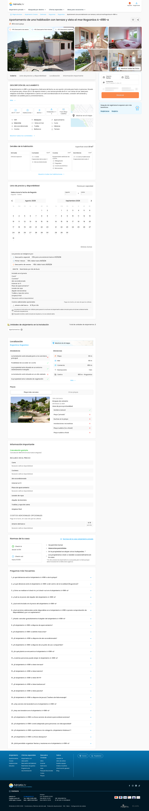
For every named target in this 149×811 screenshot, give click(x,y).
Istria (41, 761)
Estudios (11, 766)
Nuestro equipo (61, 763)
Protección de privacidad (54, 806)
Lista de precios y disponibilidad (32, 76)
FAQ (64, 806)
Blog (57, 771)
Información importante (73, 76)
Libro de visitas (61, 761)
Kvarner (42, 763)
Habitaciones (13, 763)
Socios (84, 756)
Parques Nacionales (46, 771)
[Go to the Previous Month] (12, 201)
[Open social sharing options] (138, 20)
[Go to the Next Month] (90, 201)
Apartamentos (13, 758)
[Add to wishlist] (133, 20)
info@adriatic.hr (29, 796)
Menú (68, 806)
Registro (115, 111)
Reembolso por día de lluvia (30, 269)
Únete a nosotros (61, 766)
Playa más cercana (31, 392)
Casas (11, 761)
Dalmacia (43, 766)
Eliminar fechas (86, 247)
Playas (42, 776)
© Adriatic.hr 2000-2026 (16, 806)
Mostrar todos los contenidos (21, 136)
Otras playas (73, 392)
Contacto (15, 791)
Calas (42, 773)
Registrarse (105, 111)
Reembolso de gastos (28, 766)
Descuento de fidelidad (28, 763)
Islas (41, 768)
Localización (54, 76)
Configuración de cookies (78, 806)
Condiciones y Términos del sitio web (35, 806)
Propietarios (97, 756)
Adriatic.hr (59, 758)
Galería (13, 76)
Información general (62, 768)
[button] (40, 49)
